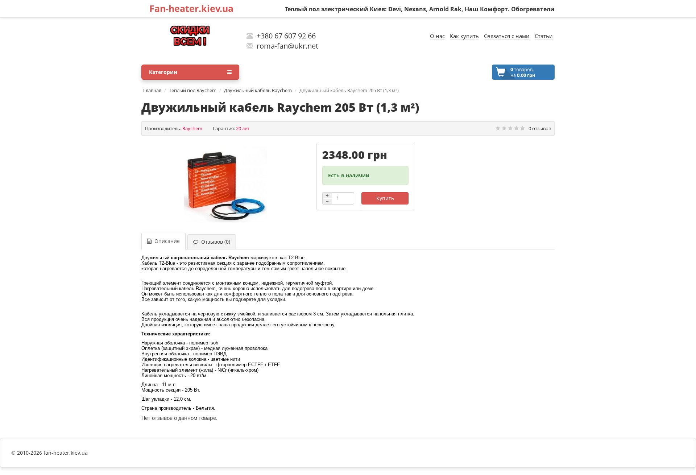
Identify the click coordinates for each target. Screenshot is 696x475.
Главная (152, 90)
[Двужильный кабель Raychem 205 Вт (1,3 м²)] (225, 184)
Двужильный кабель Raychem (258, 90)
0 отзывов (540, 128)
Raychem (192, 128)
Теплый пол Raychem (192, 90)
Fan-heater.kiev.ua (191, 8)
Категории (163, 72)
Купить (385, 198)
